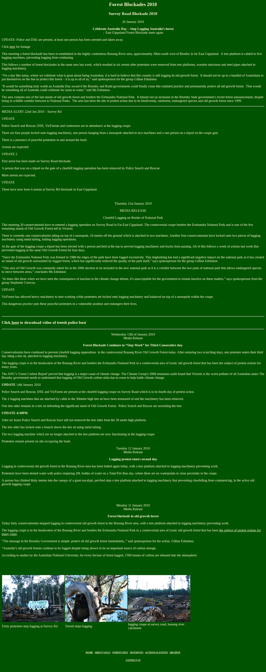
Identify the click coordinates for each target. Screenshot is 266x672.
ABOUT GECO (102, 652)
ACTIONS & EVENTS (156, 652)
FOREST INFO (120, 652)
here (12, 46)
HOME (89, 652)
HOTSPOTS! (136, 652)
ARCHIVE (175, 652)
